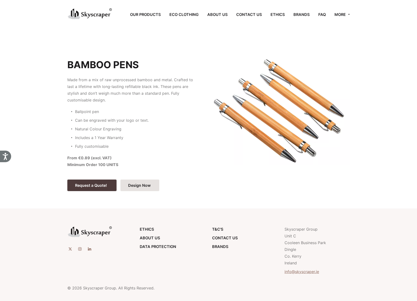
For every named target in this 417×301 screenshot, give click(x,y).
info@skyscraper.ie (302, 271)
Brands (220, 246)
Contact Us (225, 237)
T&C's (217, 229)
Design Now (140, 185)
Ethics (147, 229)
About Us (150, 237)
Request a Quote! (92, 185)
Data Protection (158, 246)
